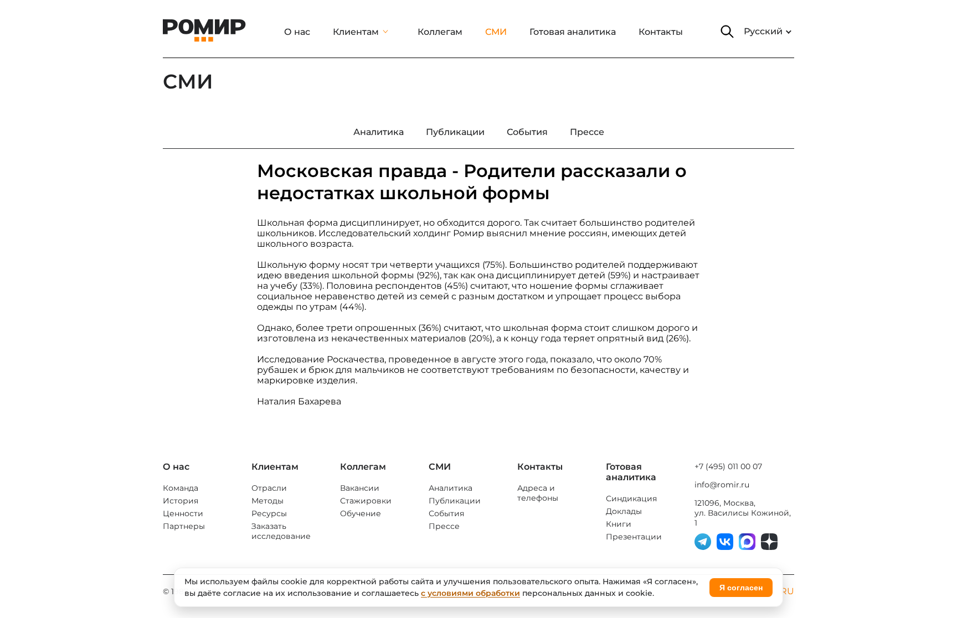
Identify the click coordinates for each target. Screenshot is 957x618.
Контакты (661, 32)
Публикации (455, 501)
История (180, 501)
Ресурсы (269, 513)
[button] (727, 31)
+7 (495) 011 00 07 (728, 466)
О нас (297, 32)
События (446, 513)
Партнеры (184, 526)
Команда (180, 488)
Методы (267, 501)
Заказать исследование (281, 531)
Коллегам (440, 32)
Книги (618, 524)
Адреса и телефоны (537, 493)
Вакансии (359, 488)
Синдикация (631, 498)
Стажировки (366, 501)
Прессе (444, 526)
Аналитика (450, 488)
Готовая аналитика (572, 32)
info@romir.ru (721, 485)
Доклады (624, 511)
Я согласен (741, 587)
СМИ (496, 32)
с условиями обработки (470, 593)
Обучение (360, 513)
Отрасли (269, 488)
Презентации (634, 537)
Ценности (183, 513)
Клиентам (356, 32)
